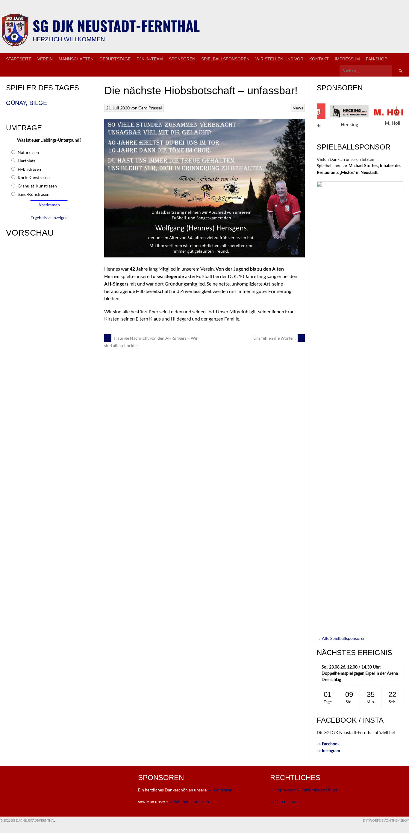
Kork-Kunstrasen (34, 177)
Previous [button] (313, 120)
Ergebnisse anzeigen (49, 217)
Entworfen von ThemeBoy (386, 820)
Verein (45, 59)
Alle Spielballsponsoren (341, 638)
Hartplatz (26, 160)
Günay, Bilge (26, 103)
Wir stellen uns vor (279, 59)
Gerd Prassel (150, 107)
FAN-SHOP (376, 59)
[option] (325, 116)
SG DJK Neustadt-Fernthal (116, 25)
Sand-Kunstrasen (33, 194)
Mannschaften (76, 59)
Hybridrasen (29, 169)
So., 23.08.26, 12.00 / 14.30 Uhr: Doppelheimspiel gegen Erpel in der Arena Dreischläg (360, 673)
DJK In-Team (150, 59)
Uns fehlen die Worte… (278, 338)
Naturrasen (28, 152)
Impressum (347, 59)
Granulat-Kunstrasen (37, 185)
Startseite (18, 59)
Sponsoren (182, 59)
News (298, 107)
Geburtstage (115, 59)
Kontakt (319, 59)
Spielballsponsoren (225, 59)
